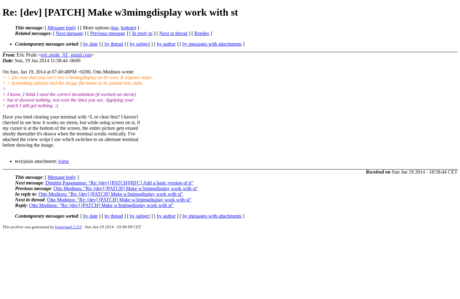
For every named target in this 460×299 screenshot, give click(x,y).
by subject (140, 44)
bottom (128, 27)
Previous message (107, 33)
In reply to (142, 33)
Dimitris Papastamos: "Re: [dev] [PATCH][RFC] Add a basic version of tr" (119, 182)
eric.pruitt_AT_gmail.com (66, 55)
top (115, 27)
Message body (62, 27)
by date (90, 44)
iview (63, 161)
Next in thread (173, 33)
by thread (114, 44)
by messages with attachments (212, 44)
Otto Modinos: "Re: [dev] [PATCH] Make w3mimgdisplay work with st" (126, 188)
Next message (69, 33)
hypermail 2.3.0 (68, 227)
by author (166, 44)
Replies (201, 33)
